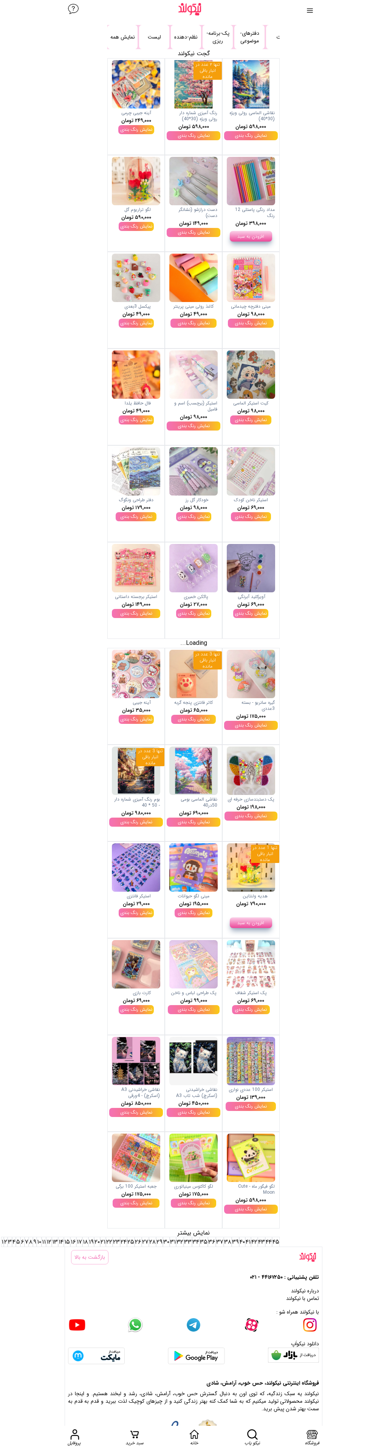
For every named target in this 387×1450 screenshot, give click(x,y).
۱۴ (61, 1242)
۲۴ (124, 1242)
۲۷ (145, 1242)
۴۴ (269, 1242)
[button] (251, 106)
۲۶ (138, 1242)
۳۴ (195, 1242)
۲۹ (159, 1242)
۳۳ (188, 1242)
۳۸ (227, 1242)
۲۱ (103, 1242)
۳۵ (203, 1242)
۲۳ (116, 1242)
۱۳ (55, 1242)
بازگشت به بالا (89, 1257)
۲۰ (97, 1242)
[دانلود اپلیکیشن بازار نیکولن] (293, 1356)
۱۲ (48, 1242)
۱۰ (39, 1242)
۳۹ (235, 1242)
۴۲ (254, 1242)
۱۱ (44, 1242)
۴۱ (248, 1242)
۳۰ (166, 1242)
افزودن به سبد (250, 236)
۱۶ (73, 1242)
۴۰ (242, 1242)
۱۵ (67, 1242)
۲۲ (109, 1242)
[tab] (154, 37)
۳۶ (211, 1242)
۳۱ (173, 1242)
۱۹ (91, 1242)
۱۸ (85, 1242)
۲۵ (130, 1242)
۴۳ (261, 1242)
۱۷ (79, 1242)
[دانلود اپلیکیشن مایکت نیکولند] (96, 1356)
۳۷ (219, 1242)
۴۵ (275, 1242)
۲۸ (152, 1242)
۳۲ (179, 1242)
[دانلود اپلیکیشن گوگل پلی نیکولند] (196, 1356)
